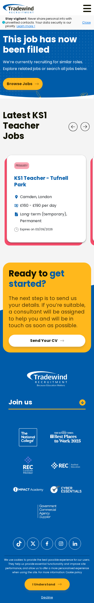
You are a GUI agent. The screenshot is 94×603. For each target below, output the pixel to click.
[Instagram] (61, 543)
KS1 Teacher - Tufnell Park (41, 181)
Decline (47, 597)
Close (86, 22)
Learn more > (26, 26)
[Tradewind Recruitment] (18, 8)
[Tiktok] (19, 543)
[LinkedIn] (75, 543)
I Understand (43, 584)
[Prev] (73, 127)
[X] (33, 543)
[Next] (85, 127)
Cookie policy (74, 572)
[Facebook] (47, 543)
